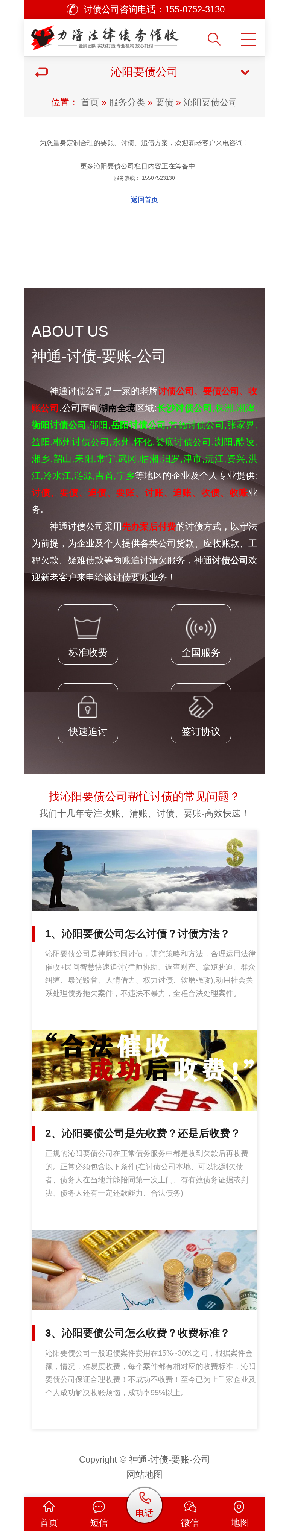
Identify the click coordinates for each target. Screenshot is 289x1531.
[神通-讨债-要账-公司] (107, 35)
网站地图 (144, 1474)
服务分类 (127, 102)
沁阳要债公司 (211, 102)
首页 (90, 102)
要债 (164, 102)
